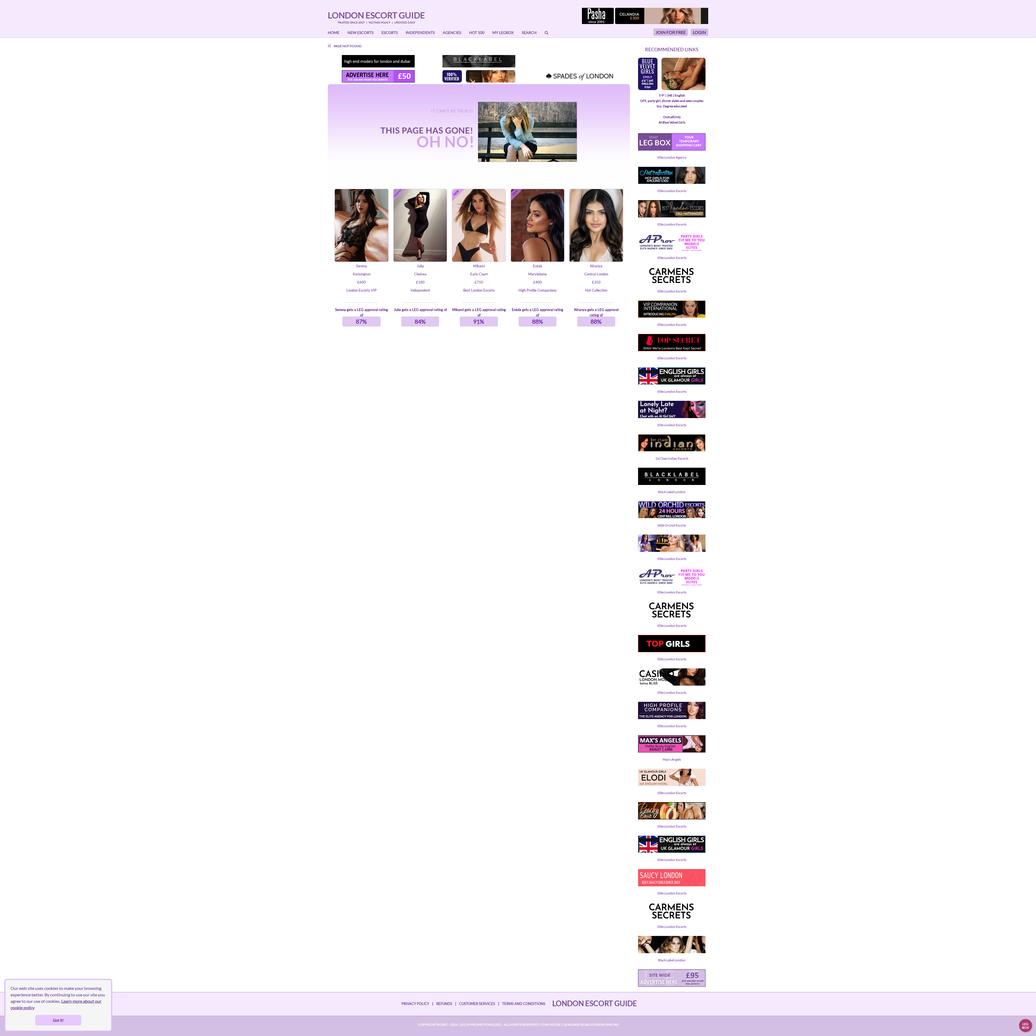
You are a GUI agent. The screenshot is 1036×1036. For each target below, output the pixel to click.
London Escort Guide (376, 15)
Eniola (537, 266)
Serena (361, 266)
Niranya (596, 266)
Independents (420, 32)
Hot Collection (596, 290)
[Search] (546, 32)
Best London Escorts (479, 290)
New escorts (360, 32)
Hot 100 (476, 32)
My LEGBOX (503, 32)
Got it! (58, 1020)
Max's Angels (672, 759)
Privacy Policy (415, 1003)
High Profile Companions (538, 290)
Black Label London (672, 492)
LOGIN (699, 32)
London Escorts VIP (361, 290)
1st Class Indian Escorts (671, 458)
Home (333, 32)
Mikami (479, 266)
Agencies (452, 32)
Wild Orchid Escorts (671, 525)
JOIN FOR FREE (671, 32)
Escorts (389, 32)
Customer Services (477, 1003)
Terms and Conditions (523, 1003)
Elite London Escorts (671, 191)
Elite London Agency (671, 157)
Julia (420, 266)
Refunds (444, 1003)
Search (529, 32)
